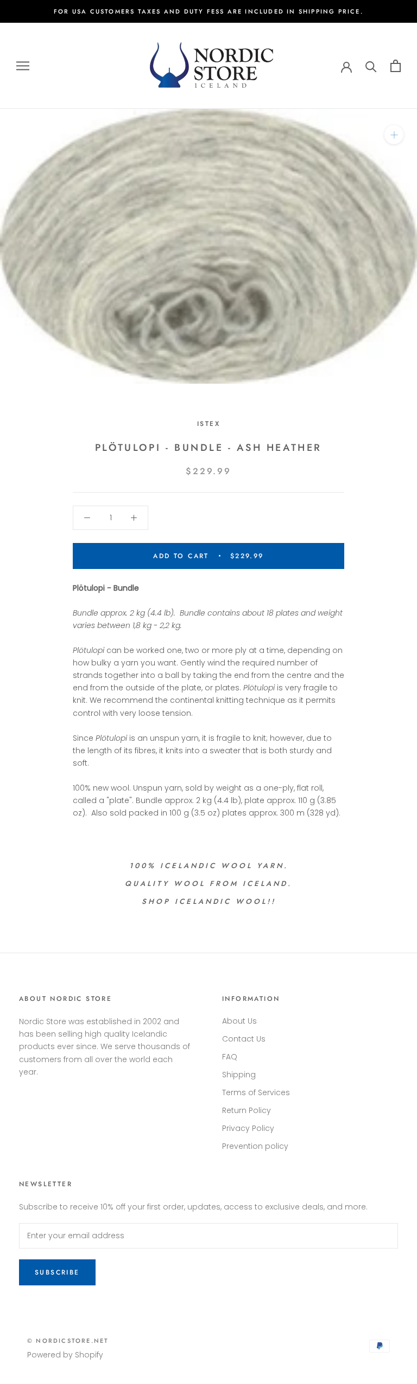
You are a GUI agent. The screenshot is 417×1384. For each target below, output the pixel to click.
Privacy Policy (248, 1128)
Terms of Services (256, 1092)
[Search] (371, 66)
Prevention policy (255, 1146)
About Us (239, 1021)
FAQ (229, 1056)
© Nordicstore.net (68, 1340)
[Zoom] (393, 134)
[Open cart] (395, 66)
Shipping (239, 1074)
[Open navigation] (22, 65)
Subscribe (57, 1272)
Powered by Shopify (65, 1354)
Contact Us (244, 1038)
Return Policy (246, 1110)
